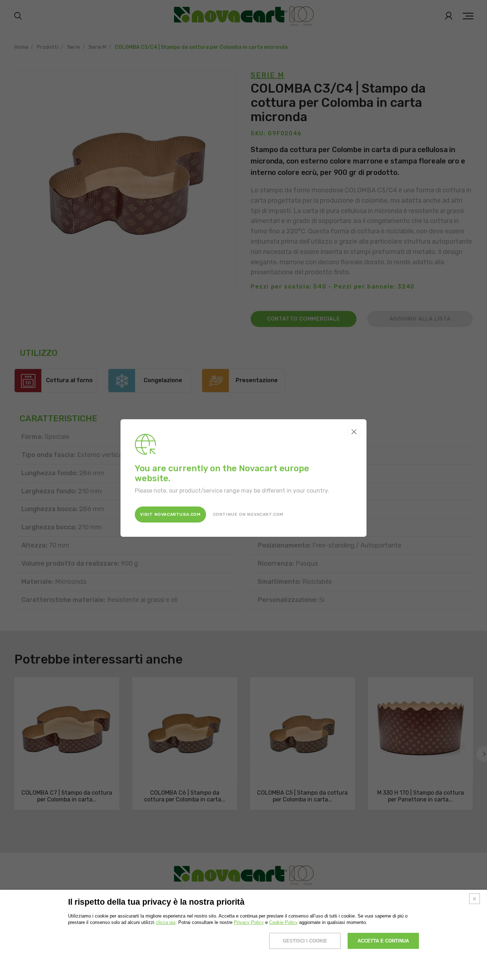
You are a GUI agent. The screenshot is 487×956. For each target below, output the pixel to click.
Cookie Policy (283, 922)
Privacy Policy (249, 922)
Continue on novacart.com (248, 514)
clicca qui (165, 922)
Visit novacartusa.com (170, 514)
